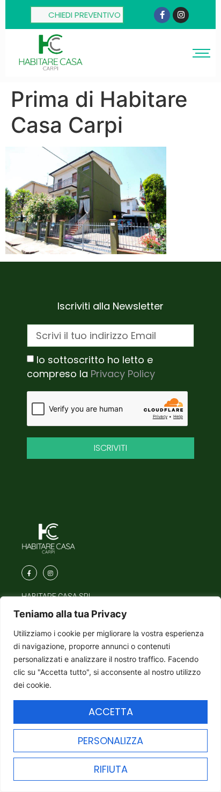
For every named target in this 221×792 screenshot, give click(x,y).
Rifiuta (111, 769)
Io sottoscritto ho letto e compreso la (91, 366)
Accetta (111, 711)
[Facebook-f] (162, 15)
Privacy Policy (123, 373)
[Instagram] (181, 15)
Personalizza (110, 740)
